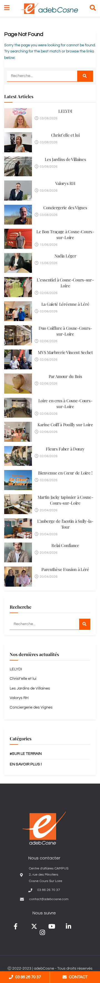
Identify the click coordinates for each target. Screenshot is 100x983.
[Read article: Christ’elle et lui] (18, 142)
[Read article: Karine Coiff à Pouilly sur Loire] (18, 432)
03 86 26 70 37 (28, 977)
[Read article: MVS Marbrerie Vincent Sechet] (18, 360)
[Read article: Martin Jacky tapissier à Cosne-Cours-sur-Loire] (18, 504)
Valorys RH (65, 183)
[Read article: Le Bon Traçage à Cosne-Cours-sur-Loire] (18, 239)
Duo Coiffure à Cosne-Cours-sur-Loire (65, 331)
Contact (78, 977)
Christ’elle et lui (65, 135)
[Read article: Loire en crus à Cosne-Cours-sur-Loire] (18, 408)
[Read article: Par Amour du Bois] (18, 384)
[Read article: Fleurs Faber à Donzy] (18, 456)
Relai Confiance (65, 545)
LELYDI (65, 111)
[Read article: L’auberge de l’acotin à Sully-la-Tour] (18, 528)
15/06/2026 (48, 245)
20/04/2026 (48, 510)
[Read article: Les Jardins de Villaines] (18, 166)
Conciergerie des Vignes (65, 207)
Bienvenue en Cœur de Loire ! (65, 473)
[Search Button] (93, 8)
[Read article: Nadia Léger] (18, 263)
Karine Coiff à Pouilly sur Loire (65, 424)
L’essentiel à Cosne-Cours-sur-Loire (65, 282)
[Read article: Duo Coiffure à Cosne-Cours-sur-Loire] (18, 335)
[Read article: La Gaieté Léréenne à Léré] (18, 311)
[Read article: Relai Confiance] (18, 553)
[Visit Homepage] (49, 8)
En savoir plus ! (26, 764)
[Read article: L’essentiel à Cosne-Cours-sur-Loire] (18, 287)
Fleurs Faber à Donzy (65, 449)
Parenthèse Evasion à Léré (65, 569)
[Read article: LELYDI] (18, 118)
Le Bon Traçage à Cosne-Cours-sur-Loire (65, 234)
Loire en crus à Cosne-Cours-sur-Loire (65, 403)
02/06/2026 (48, 293)
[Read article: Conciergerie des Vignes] (18, 215)
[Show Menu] (6, 8)
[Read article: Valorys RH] (18, 190)
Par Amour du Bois (65, 376)
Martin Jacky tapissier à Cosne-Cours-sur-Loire (65, 500)
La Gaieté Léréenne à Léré (65, 304)
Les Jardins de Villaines (65, 159)
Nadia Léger (65, 256)
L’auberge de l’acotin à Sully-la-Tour (65, 524)
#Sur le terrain (26, 754)
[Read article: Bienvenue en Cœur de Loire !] (18, 480)
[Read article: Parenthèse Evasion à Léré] (18, 577)
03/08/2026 (48, 118)
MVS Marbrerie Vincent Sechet (65, 352)
